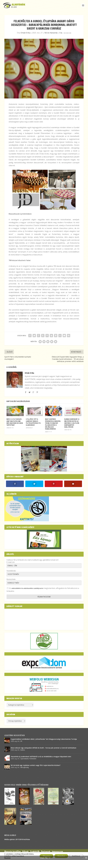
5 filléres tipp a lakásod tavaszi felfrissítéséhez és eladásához (33, 422)
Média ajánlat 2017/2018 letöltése (17, 839)
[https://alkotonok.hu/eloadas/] (26, 521)
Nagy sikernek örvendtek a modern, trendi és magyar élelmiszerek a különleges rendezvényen (53, 424)
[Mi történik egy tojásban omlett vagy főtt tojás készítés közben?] (7, 766)
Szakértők (34, 851)
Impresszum (57, 851)
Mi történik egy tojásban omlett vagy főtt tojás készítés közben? (35, 765)
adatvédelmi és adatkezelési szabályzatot (27, 588)
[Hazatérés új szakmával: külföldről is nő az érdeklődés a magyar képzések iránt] (7, 758)
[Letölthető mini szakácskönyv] (44, 539)
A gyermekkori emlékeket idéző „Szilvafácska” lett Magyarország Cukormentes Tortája (44, 739)
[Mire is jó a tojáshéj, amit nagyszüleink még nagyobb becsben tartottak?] (15, 411)
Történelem (32, 759)
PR (21, 741)
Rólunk (25, 851)
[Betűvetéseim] (44, 459)
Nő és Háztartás (51, 33)
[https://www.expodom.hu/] (44, 663)
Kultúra (23, 750)
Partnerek (45, 851)
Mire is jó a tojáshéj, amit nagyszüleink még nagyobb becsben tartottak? (15, 422)
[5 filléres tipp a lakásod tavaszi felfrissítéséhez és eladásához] (34, 411)
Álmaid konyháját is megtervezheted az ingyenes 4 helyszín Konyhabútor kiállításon (71, 423)
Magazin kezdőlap (12, 851)
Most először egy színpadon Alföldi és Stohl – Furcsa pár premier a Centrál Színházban (43, 748)
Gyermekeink (25, 759)
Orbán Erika (25, 33)
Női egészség (25, 767)
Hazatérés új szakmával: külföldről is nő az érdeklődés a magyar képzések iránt (41, 757)
